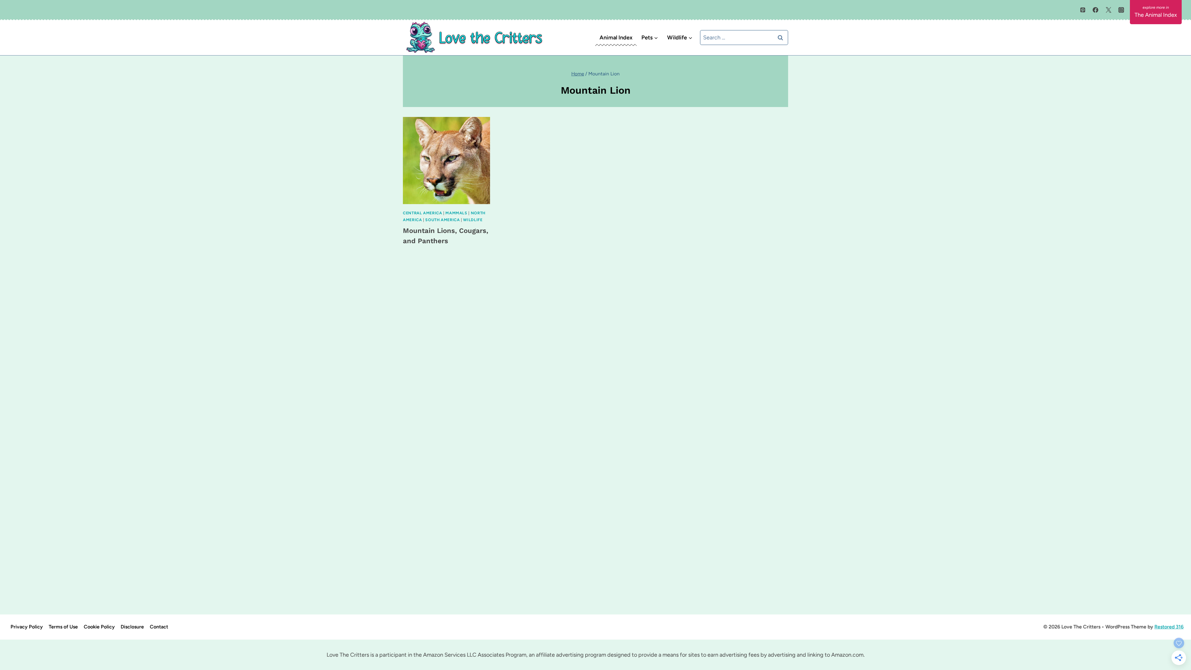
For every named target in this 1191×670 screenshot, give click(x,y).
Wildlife (472, 219)
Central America (422, 213)
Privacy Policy (27, 627)
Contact (159, 627)
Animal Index (616, 37)
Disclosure (132, 627)
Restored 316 (1169, 627)
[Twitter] (1108, 10)
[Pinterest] (1082, 10)
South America (442, 219)
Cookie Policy (99, 627)
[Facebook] (1095, 10)
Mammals (456, 213)
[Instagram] (1121, 10)
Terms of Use (63, 627)
